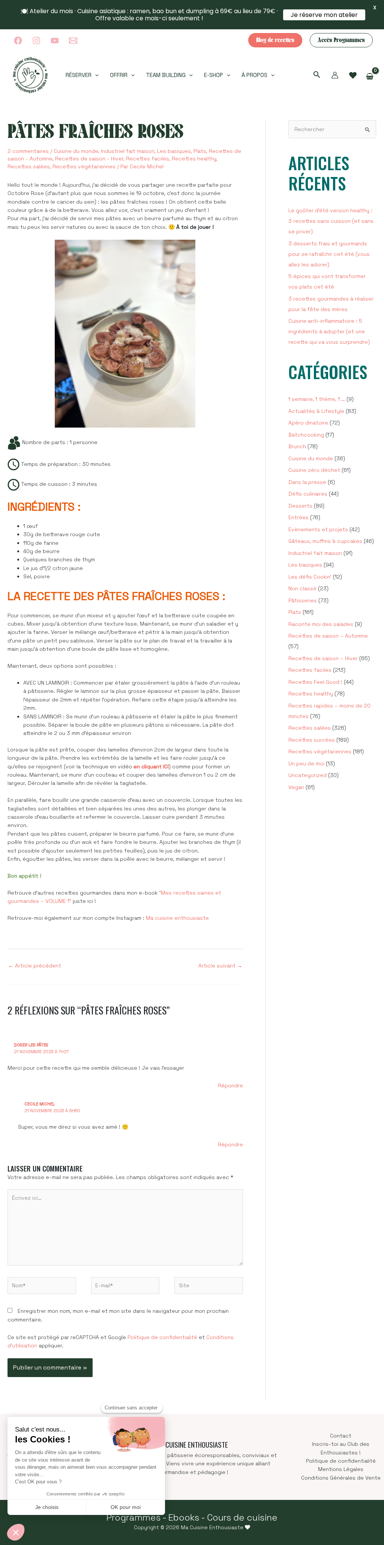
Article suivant (220, 965)
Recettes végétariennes (84, 166)
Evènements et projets (318, 529)
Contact (340, 1435)
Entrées (298, 517)
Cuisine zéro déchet (314, 470)
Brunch (297, 446)
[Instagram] (36, 40)
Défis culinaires (307, 493)
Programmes (133, 1517)
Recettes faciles (147, 158)
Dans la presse (307, 482)
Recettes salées (29, 166)
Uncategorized (307, 775)
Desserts (300, 505)
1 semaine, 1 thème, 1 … (316, 399)
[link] (353, 75)
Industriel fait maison (127, 151)
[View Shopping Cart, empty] (369, 76)
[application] (95, 75)
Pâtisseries (302, 600)
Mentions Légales (340, 1469)
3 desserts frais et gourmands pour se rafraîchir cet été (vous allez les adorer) (329, 254)
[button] (275, 40)
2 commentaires (28, 151)
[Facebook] (18, 40)
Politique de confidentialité (162, 1337)
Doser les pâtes (31, 1045)
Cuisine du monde (76, 151)
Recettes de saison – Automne (328, 635)
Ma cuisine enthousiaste (177, 918)
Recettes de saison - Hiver (89, 158)
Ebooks (183, 1517)
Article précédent (34, 965)
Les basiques (174, 151)
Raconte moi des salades (320, 624)
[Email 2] (73, 40)
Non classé (302, 588)
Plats (200, 151)
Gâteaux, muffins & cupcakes (325, 541)
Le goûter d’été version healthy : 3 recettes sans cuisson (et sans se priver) (331, 221)
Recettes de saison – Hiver (323, 658)
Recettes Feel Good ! (315, 682)
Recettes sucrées (311, 739)
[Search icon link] (317, 75)
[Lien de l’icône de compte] (335, 75)
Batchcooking (306, 434)
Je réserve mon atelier (324, 15)
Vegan (296, 787)
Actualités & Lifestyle (316, 411)
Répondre (230, 1085)
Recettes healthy (194, 158)
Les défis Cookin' (310, 576)
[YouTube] (55, 40)
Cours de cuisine (242, 1517)
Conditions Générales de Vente (341, 1477)
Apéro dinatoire (308, 422)
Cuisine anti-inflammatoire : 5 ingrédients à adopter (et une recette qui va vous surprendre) (329, 331)
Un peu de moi (306, 763)
